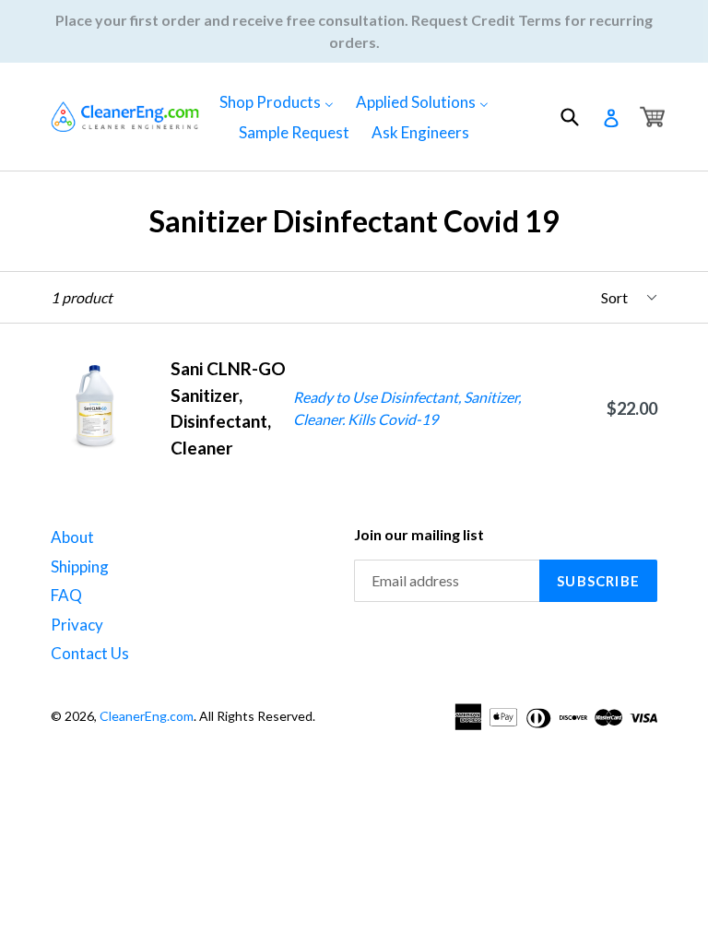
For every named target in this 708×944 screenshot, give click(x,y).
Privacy (77, 624)
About (72, 537)
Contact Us (90, 653)
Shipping (80, 566)
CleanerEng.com (147, 716)
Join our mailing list (419, 534)
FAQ (66, 595)
